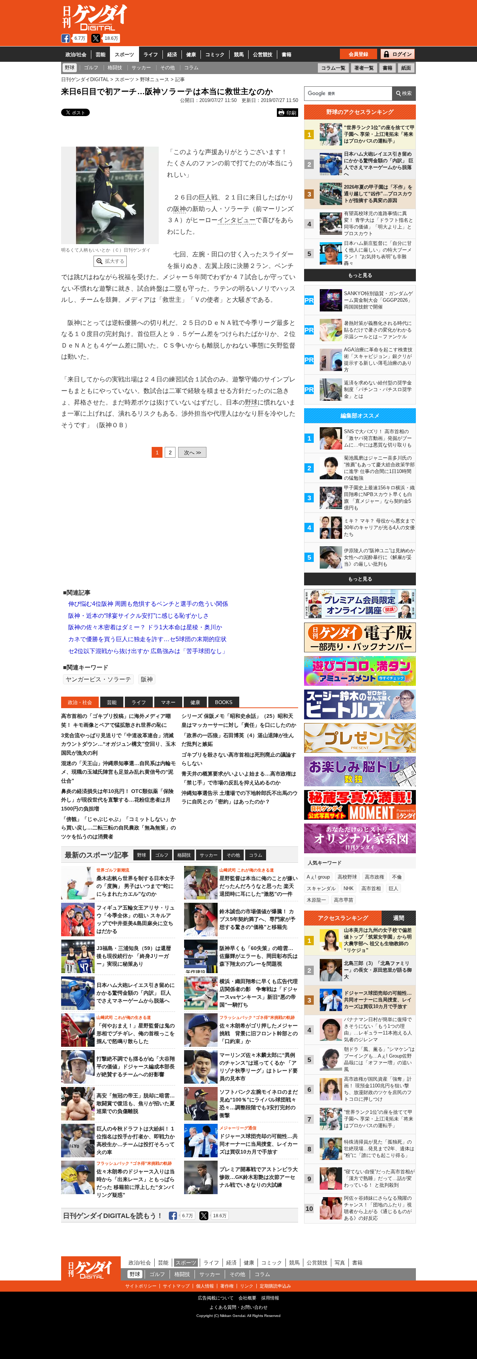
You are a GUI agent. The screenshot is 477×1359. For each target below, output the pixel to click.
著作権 (227, 1286)
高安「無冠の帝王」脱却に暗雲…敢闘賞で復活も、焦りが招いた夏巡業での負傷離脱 (136, 1103)
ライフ (150, 54)
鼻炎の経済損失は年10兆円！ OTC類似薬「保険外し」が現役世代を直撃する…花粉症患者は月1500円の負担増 (117, 800)
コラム (255, 855)
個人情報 (205, 1286)
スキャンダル (321, 888)
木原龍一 (316, 900)
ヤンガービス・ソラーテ (98, 679)
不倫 (397, 877)
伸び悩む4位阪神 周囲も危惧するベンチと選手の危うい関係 (148, 604)
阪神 (179, 208)
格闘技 (184, 855)
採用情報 (270, 1298)
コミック (215, 54)
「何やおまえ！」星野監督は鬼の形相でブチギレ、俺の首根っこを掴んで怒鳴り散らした (136, 1033)
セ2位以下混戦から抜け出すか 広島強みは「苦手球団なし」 (148, 651)
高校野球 (347, 877)
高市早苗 (343, 900)
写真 (340, 1263)
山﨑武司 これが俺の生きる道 (246, 870)
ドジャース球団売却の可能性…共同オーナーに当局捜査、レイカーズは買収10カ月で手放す (258, 1144)
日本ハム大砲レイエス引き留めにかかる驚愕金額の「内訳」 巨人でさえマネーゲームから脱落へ (136, 993)
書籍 (286, 54)
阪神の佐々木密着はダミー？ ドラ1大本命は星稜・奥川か (145, 627)
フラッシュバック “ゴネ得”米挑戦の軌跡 (257, 1017)
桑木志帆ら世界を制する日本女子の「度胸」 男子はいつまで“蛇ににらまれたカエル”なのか (136, 886)
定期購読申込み (275, 1286)
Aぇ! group (318, 877)
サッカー (209, 855)
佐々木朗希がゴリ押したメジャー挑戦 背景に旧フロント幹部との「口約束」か (258, 1033)
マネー (168, 702)
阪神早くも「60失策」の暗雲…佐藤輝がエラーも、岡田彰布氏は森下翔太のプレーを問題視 (258, 956)
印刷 (291, 113)
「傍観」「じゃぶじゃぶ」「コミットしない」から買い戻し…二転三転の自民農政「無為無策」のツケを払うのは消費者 (118, 828)
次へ (192, 452)
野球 (251, 402)
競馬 (239, 54)
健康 (191, 54)
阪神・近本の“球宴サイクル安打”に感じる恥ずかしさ (138, 616)
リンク (246, 1286)
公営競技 (262, 54)
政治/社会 (76, 54)
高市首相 (371, 888)
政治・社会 (80, 702)
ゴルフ (161, 855)
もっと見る (360, 275)
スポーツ (124, 54)
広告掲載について (216, 1298)
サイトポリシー (141, 1286)
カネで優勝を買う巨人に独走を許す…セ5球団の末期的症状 (147, 639)
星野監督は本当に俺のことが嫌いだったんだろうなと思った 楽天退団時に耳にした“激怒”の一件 (258, 886)
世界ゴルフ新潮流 (113, 870)
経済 (172, 54)
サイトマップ (176, 1286)
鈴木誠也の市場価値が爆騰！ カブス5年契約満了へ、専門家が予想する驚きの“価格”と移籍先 (257, 919)
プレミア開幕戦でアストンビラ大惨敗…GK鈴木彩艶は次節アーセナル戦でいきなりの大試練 (258, 1177)
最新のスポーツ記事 (97, 855)
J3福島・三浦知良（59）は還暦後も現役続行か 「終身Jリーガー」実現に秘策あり (134, 956)
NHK (349, 888)
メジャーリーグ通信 (237, 1128)
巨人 (205, 197)
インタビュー (237, 220)
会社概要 (247, 1298)
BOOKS (224, 702)
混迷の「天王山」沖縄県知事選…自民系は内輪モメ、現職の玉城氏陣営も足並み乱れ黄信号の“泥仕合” (118, 772)
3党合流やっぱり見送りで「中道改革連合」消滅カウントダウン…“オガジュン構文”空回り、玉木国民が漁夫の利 (118, 744)
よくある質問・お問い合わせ (238, 1307)
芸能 (100, 54)
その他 (233, 855)
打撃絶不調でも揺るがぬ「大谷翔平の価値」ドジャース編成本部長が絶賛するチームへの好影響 (136, 1066)
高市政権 (374, 877)
